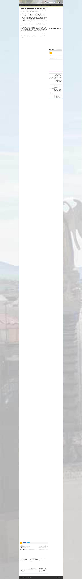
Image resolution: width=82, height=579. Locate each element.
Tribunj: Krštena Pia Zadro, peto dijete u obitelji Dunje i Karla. (42, 559)
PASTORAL (46, 5)
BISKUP (27, 5)
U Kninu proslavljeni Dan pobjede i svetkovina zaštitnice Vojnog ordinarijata (34, 569)
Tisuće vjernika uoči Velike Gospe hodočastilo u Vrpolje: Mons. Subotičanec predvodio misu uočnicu (34, 559)
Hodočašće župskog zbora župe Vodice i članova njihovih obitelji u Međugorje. (58, 96)
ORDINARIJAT (31, 5)
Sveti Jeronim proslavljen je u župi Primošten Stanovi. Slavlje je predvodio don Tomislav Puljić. (25, 546)
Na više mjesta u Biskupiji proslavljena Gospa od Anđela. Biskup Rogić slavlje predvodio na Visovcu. (43, 569)
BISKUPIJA (23, 5)
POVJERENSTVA (41, 5)
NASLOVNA (20, 5)
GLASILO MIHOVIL (51, 5)
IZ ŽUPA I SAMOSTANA (31, 11)
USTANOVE (36, 5)
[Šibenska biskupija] (41, 2)
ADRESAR (56, 5)
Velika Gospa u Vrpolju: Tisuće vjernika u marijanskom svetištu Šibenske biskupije (24, 559)
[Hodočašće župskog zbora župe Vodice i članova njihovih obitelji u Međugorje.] (51, 96)
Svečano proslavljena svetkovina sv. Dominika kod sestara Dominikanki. (25, 570)
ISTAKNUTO (27, 11)
